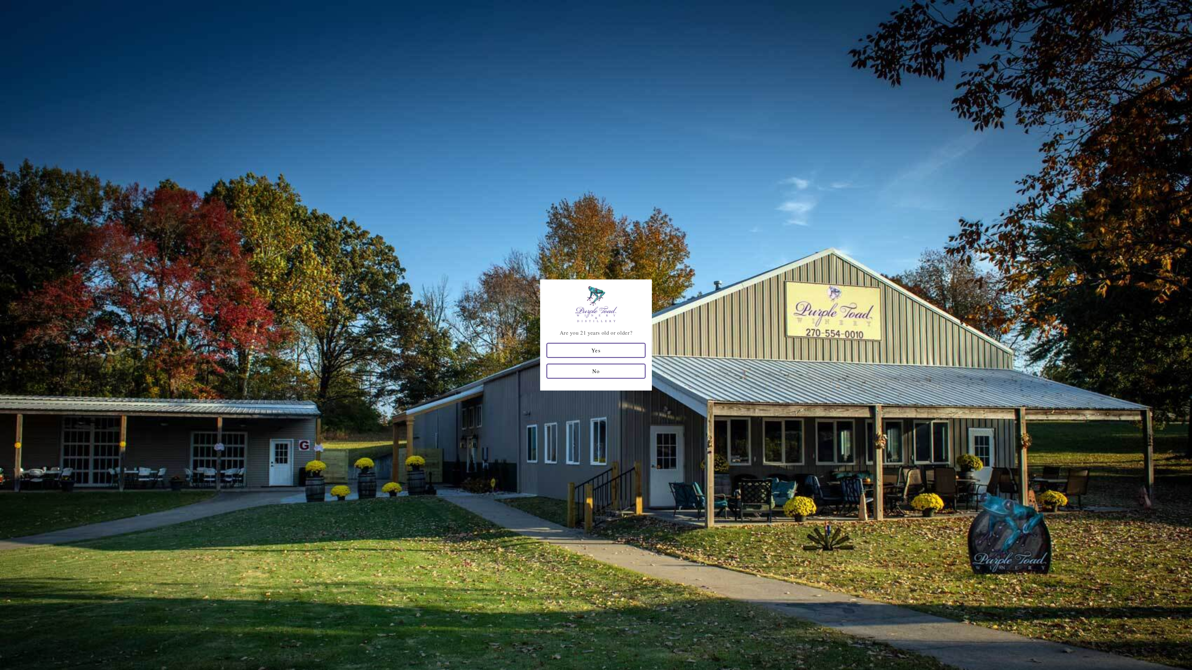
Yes (595, 350)
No (596, 371)
